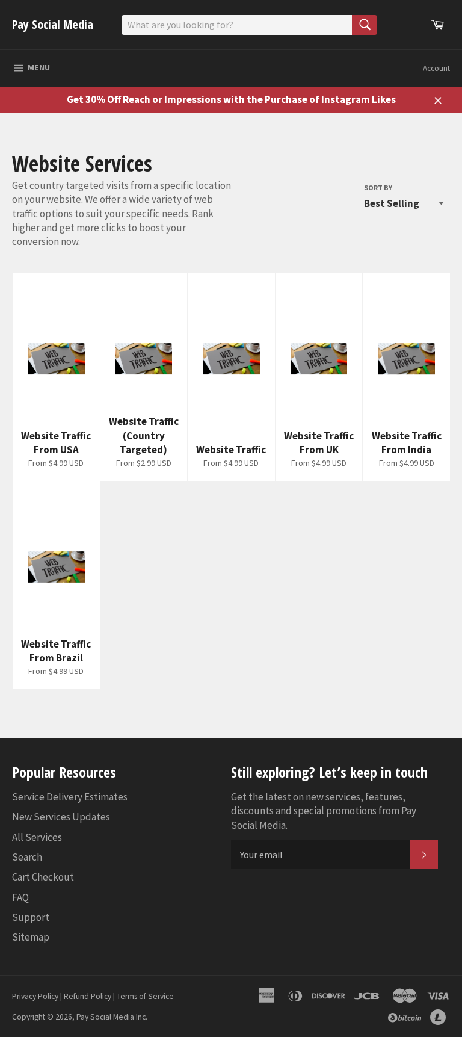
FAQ (20, 897)
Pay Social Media (52, 24)
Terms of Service (145, 996)
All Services (37, 837)
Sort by (378, 187)
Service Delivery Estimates (70, 796)
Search (27, 857)
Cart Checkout (43, 877)
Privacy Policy (35, 996)
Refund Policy (87, 996)
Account (436, 68)
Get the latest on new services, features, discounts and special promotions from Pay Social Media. (323, 811)
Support (30, 917)
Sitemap (30, 937)
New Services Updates (61, 816)
